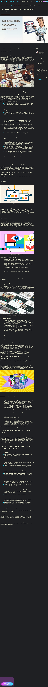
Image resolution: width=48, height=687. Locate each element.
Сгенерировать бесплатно (7, 684)
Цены (39, 1)
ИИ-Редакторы (23, 1)
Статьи (35, 1)
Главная (2, 5)
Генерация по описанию (14, 1)
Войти (41, 1)
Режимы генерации (29, 1)
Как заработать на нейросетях (15, 5)
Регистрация (45, 1)
